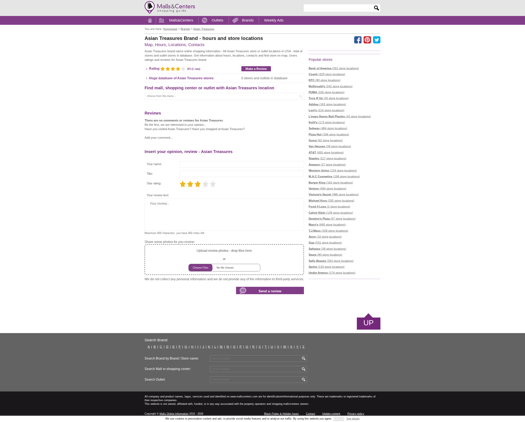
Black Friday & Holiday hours (281, 413)
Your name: (154, 164)
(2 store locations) (329, 206)
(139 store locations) (331, 212)
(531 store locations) (325, 242)
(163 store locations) (327, 104)
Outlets (217, 20)
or (224, 255)
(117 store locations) (327, 158)
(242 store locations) (331, 86)
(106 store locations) (329, 134)
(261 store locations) (334, 68)
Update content (331, 413)
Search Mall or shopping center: (168, 369)
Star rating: (154, 183)
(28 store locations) (330, 146)
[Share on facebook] (358, 39)
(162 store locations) (331, 182)
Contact (310, 413)
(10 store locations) (325, 236)
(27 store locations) (327, 164)
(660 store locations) (327, 224)
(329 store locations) (327, 74)
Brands (248, 20)
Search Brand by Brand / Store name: (172, 358)
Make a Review (256, 68)
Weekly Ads (273, 20)
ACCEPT (338, 418)
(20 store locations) (329, 98)
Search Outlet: (155, 379)
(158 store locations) (334, 176)
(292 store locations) (331, 200)
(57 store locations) (332, 218)
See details (353, 418)
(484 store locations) (328, 128)
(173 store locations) (327, 122)
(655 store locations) (326, 152)
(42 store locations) (340, 116)
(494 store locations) (327, 188)
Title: (150, 173)
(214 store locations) (326, 110)
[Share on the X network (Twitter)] (376, 39)
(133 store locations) (327, 266)
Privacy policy (355, 413)
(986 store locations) (334, 194)
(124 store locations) (333, 170)
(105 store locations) (327, 92)
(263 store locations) (331, 260)
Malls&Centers (181, 20)
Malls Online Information (174, 413)
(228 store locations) (328, 230)
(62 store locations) (326, 140)
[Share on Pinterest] (367, 39)
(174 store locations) (332, 272)
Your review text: (158, 195)
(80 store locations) (324, 80)
